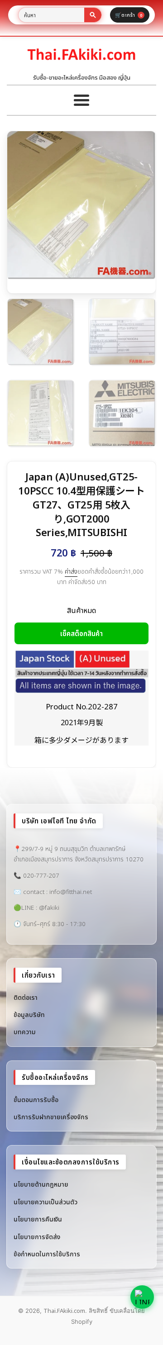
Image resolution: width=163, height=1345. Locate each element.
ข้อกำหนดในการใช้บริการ (47, 1254)
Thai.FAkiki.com (64, 1311)
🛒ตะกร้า (128, 14)
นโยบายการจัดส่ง (37, 1236)
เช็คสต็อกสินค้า (81, 633)
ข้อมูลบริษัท (29, 1014)
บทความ (25, 1031)
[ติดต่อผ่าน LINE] (142, 1297)
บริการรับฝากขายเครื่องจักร (51, 1116)
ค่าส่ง (71, 571)
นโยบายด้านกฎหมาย (41, 1184)
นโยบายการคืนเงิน (38, 1219)
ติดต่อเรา (26, 997)
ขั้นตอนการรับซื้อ (36, 1099)
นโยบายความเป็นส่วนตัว (45, 1202)
